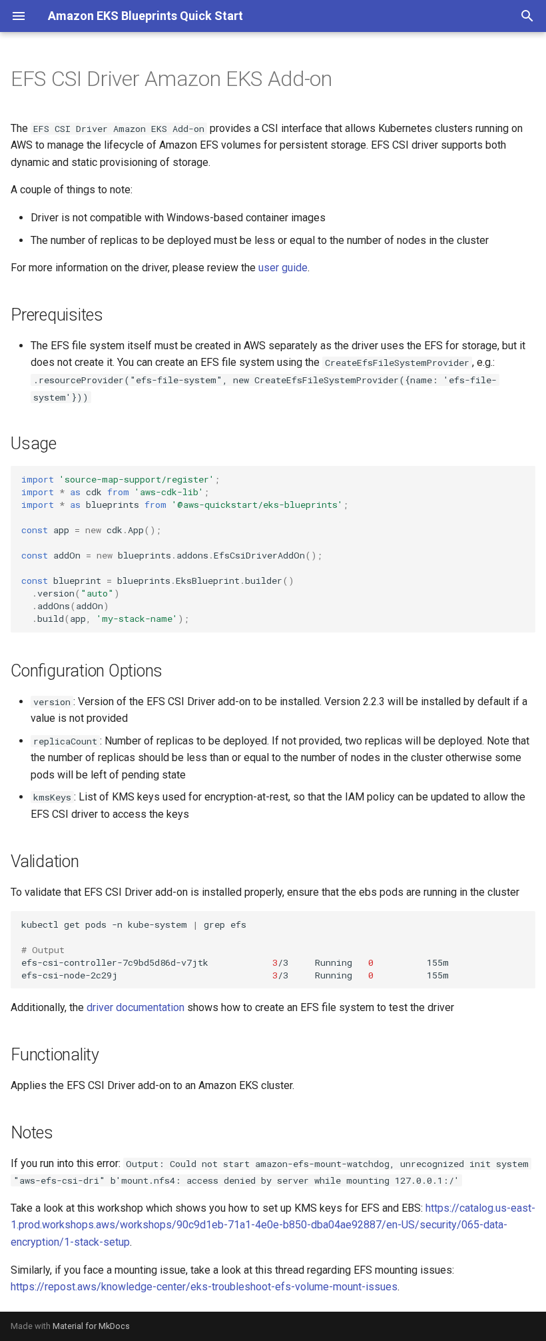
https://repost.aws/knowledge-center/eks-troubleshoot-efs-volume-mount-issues (204, 1286)
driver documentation (135, 1007)
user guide (283, 267)
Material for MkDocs (91, 1326)
